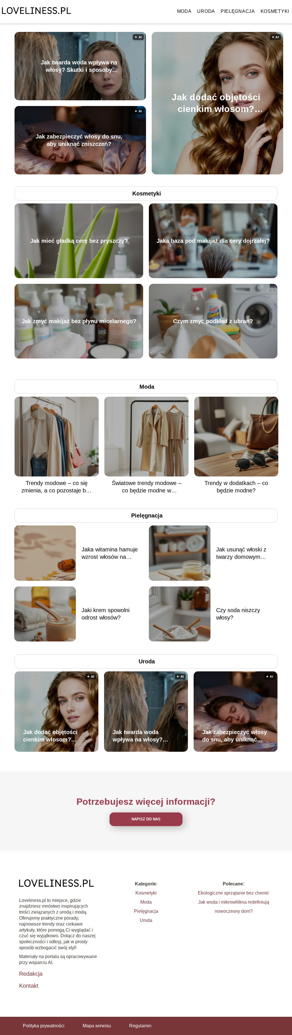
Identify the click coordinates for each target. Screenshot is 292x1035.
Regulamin (140, 1025)
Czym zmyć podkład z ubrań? (213, 321)
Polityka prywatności (43, 1025)
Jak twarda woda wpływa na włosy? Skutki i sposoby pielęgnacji (79, 66)
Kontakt (28, 986)
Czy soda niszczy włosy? (238, 614)
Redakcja (30, 974)
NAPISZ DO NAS (146, 819)
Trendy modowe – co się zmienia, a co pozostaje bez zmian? (56, 487)
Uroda (206, 11)
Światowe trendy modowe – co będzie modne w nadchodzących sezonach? (146, 487)
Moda (184, 11)
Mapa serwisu (97, 1025)
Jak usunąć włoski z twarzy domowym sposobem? (241, 553)
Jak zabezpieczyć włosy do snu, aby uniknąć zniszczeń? (79, 140)
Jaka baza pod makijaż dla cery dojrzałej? (213, 241)
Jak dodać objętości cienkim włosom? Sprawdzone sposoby (216, 103)
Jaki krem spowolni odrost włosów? (105, 614)
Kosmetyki (275, 11)
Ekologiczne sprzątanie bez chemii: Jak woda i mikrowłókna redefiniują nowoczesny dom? (233, 902)
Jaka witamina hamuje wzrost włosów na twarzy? (110, 553)
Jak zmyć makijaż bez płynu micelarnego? (79, 321)
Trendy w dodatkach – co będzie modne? (236, 487)
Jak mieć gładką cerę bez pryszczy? (79, 241)
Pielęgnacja (238, 11)
